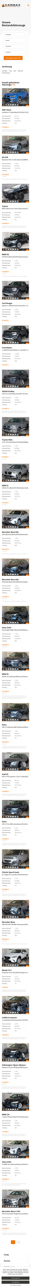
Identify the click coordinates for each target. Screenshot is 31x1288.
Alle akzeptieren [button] (15, 1278)
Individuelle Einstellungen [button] (15, 1285)
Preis (10, 71)
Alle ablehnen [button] (15, 1282)
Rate (15, 71)
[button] (25, 34)
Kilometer (20, 71)
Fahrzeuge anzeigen (13, 58)
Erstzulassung (6, 73)
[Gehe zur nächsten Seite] (18, 1242)
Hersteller (4, 71)
